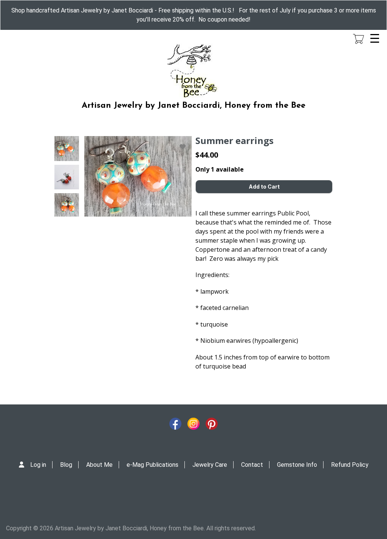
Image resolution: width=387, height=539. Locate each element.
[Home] (193, 71)
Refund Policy (349, 464)
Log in (38, 464)
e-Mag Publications (152, 464)
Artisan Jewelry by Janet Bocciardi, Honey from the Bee (193, 105)
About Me (99, 464)
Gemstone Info (297, 464)
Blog (66, 464)
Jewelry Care (209, 464)
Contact (252, 464)
